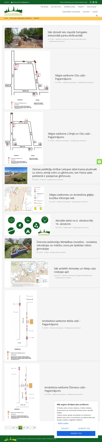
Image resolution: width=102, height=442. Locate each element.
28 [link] (27, 428)
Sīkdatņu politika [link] (63, 423)
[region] (76, 419)
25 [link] (17, 428)
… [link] (9, 428)
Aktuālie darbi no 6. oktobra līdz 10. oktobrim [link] (74, 222)
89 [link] (34, 428)
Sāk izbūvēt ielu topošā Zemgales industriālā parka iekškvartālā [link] (67, 33)
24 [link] (13, 428)
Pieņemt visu (76, 433)
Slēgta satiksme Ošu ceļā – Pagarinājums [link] (71, 77)
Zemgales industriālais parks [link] (78, 39)
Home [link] (6, 18)
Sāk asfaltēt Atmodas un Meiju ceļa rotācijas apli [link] (75, 270)
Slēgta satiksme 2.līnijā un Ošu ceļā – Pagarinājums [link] (70, 135)
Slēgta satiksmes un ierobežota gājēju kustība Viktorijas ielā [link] (71, 196)
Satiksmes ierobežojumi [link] (62, 39)
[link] (99, 161)
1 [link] (6, 428)
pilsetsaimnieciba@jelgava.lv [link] (21, 2)
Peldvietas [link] (43, 179)
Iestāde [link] (47, 252)
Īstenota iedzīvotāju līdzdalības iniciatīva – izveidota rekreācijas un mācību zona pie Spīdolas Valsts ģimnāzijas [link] (67, 245)
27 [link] (24, 428)
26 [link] (20, 428)
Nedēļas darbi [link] (67, 227)
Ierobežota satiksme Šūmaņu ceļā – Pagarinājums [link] (66, 389)
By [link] (57, 41)
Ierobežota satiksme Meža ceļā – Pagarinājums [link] (61, 322)
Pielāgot (65, 428)
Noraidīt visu (84, 428)
